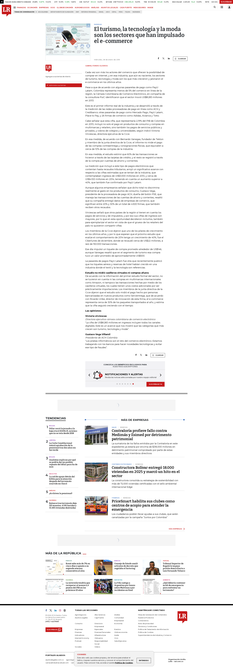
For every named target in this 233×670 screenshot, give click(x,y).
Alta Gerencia (100, 615)
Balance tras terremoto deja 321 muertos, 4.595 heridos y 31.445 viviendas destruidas (63, 505)
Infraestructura (100, 635)
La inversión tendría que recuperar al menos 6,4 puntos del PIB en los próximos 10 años (78, 586)
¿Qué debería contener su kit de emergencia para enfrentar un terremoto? (174, 586)
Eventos (117, 629)
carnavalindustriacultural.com (57, 663)
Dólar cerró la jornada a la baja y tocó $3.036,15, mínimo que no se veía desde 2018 (63, 430)
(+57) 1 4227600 (52, 621)
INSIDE (150, 7)
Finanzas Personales (102, 632)
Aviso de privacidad (146, 623)
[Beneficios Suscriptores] (222, 7)
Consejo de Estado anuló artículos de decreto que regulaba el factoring (126, 566)
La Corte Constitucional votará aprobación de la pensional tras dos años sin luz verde (62, 446)
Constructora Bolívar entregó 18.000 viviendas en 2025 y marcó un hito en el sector (146, 471)
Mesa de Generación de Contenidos (152, 615)
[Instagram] (61, 611)
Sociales (78, 647)
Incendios (136, 12)
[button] (88, 375)
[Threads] (65, 611)
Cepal (114, 12)
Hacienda (52, 500)
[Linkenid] (56, 611)
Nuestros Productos (146, 618)
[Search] (214, 7)
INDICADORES (139, 7)
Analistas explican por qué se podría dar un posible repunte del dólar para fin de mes (63, 463)
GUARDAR (182, 59)
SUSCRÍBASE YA (155, 384)
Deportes (118, 580)
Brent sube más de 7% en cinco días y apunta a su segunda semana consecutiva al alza (78, 567)
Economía (118, 623)
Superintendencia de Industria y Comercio (155, 635)
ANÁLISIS (95, 7)
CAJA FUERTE (126, 7)
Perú (121, 12)
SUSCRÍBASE (226, 2)
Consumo (79, 623)
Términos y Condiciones (147, 626)
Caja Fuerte (99, 618)
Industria (53, 474)
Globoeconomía (120, 632)
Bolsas (52, 426)
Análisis (52, 490)
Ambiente (166, 580)
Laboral (52, 440)
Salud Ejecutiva (120, 641)
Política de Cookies (124, 663)
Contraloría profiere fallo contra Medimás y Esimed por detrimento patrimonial (141, 434)
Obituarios (99, 638)
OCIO (52, 7)
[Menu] (15, 7)
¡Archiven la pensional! (60, 493)
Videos (97, 647)
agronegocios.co (73, 660)
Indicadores (79, 635)
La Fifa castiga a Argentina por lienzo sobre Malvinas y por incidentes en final (124, 586)
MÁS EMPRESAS (175, 529)
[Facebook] (158, 58)
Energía (69, 561)
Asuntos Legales (81, 618)
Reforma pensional (88, 12)
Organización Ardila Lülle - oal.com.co (177, 660)
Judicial (166, 561)
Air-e (108, 12)
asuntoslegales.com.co (55, 660)
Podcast (78, 641)
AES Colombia (43, 12)
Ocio (116, 638)
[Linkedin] (169, 58)
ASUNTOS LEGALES (109, 7)
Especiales (99, 629)
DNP (77, 12)
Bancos (117, 561)
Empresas (79, 629)
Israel (101, 12)
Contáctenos (143, 621)
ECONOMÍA (32, 7)
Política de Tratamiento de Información (153, 629)
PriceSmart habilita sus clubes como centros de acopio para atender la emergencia (143, 505)
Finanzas (78, 632)
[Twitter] (163, 58)
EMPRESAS (44, 7)
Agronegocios (80, 615)
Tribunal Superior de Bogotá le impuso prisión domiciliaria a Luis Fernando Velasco (174, 567)
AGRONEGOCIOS (82, 7)
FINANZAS (21, 7)
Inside (116, 635)
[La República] (6, 11)
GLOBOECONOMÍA (65, 7)
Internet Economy (82, 638)
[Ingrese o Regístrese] (229, 7)
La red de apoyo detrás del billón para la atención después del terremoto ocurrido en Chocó (62, 480)
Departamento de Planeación (61, 12)
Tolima (127, 12)
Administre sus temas (57, 85)
